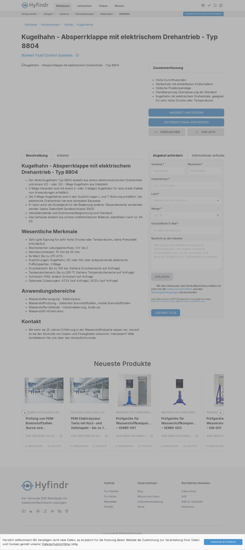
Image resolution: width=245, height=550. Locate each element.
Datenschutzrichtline (56, 544)
